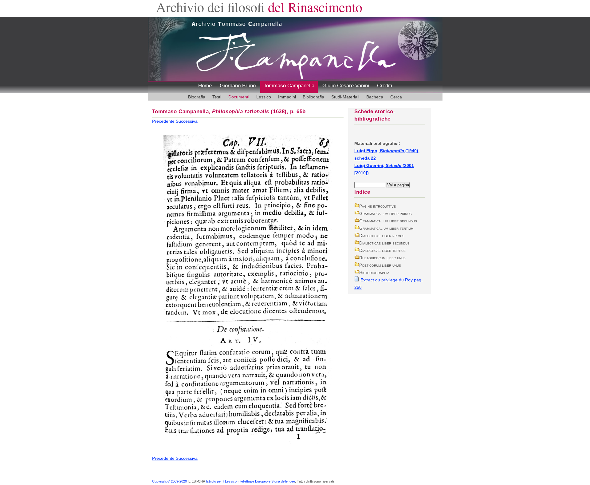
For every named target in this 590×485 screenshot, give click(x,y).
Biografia (196, 96)
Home (205, 86)
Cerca (396, 96)
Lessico (263, 96)
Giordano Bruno (238, 86)
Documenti (238, 96)
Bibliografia (313, 96)
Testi (216, 96)
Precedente (164, 121)
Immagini (287, 96)
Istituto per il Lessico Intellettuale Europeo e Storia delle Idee (250, 481)
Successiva (187, 121)
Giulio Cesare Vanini (345, 86)
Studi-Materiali (345, 96)
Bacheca (374, 96)
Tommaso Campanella (289, 86)
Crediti (384, 86)
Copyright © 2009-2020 (169, 481)
